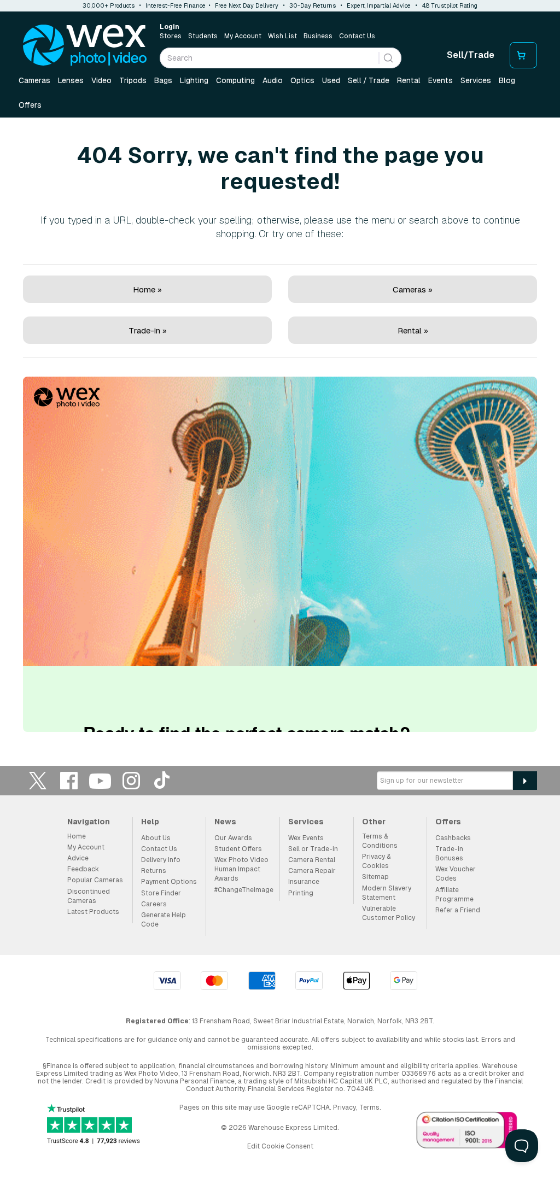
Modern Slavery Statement (386, 892)
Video (101, 80)
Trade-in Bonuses (449, 853)
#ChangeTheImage (243, 890)
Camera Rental (311, 860)
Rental (409, 80)
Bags (163, 80)
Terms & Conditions (380, 841)
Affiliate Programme (454, 894)
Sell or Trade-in (313, 849)
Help (150, 821)
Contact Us (357, 36)
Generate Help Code (163, 919)
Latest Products (93, 912)
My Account (242, 36)
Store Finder (161, 893)
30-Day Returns (312, 5)
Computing (235, 80)
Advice (78, 858)
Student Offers (238, 849)
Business (318, 36)
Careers (154, 904)
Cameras (34, 80)
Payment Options (169, 882)
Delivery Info (160, 860)
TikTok (162, 780)
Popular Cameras (95, 880)
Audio (272, 80)
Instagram (131, 780)
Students (203, 36)
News (225, 821)
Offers (30, 105)
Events (440, 80)
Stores (171, 36)
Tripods (133, 80)
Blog (507, 80)
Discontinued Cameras (88, 896)
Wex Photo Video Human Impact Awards (241, 869)
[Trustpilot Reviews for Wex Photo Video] (93, 1125)
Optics (302, 80)
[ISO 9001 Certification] (467, 1132)
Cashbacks (453, 838)
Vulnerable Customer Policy (388, 913)
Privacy (344, 1107)
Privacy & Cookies (376, 861)
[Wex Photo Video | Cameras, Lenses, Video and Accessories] (85, 45)
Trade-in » (148, 330)
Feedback (83, 869)
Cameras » (413, 289)
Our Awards (233, 838)
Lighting (194, 80)
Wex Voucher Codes (455, 873)
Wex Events (306, 838)
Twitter (37, 780)
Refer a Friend (457, 910)
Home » (147, 289)
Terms (369, 1107)
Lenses (71, 80)
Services (475, 80)
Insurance (303, 882)
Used (331, 80)
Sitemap (375, 877)
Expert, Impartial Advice (379, 5)
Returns (153, 871)
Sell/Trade (470, 55)
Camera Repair (312, 871)
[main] (280, 427)
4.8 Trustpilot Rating (449, 5)
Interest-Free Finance (175, 5)
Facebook (69, 780)
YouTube (100, 780)
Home (76, 836)
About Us (156, 838)
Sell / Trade (368, 80)
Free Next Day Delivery (246, 5)
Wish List (282, 36)
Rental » (413, 330)
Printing (300, 893)
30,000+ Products (109, 5)
